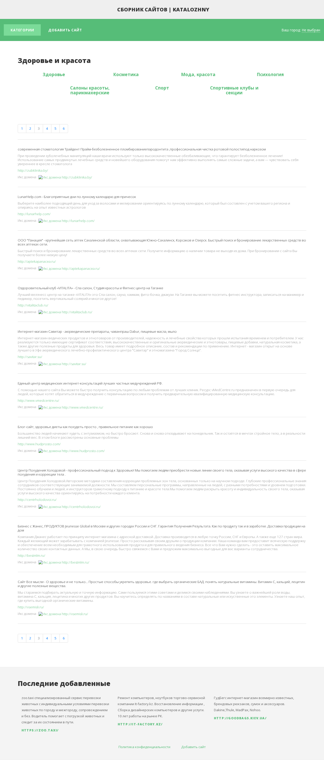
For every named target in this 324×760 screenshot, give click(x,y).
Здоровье (54, 74)
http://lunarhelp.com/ (34, 214)
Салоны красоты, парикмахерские (90, 90)
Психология (270, 74)
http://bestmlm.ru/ (31, 555)
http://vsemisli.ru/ (31, 607)
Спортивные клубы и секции (234, 90)
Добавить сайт (65, 30)
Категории (22, 30)
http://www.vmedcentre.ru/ (38, 400)
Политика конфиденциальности (144, 747)
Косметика (126, 74)
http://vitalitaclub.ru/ (33, 305)
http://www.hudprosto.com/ (39, 444)
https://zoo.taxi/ (40, 730)
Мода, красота (198, 74)
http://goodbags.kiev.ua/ (240, 718)
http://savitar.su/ (30, 356)
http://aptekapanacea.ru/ (37, 261)
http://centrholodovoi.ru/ (37, 499)
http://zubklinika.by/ (33, 170)
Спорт (162, 88)
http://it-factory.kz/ (140, 724)
